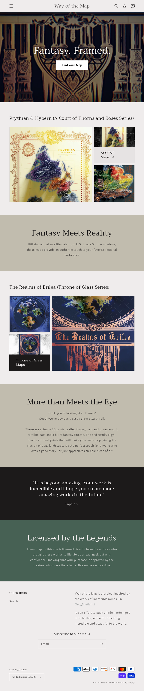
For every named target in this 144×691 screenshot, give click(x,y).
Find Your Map (72, 65)
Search (13, 601)
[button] (11, 6)
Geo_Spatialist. (85, 604)
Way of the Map (108, 683)
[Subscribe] (102, 644)
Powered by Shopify (125, 683)
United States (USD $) (24, 677)
